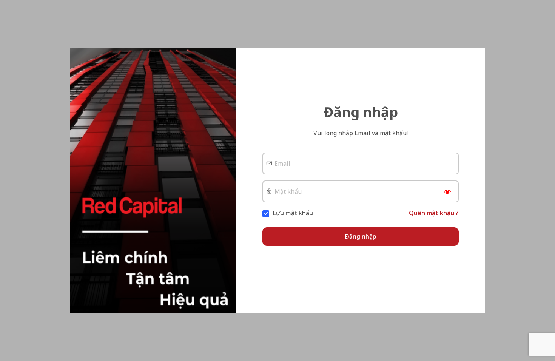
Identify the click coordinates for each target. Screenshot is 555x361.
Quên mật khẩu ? (434, 213)
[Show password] (447, 193)
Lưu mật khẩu (293, 213)
